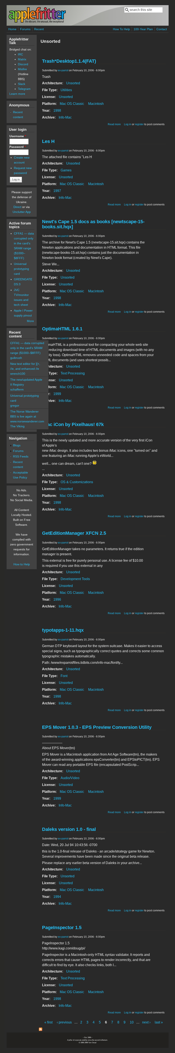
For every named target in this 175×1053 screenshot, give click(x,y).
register (139, 124)
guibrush (16, 357)
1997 (57, 191)
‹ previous (64, 1022)
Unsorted (73, 83)
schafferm (17, 389)
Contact (161, 29)
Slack (21, 84)
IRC (20, 54)
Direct (17, 207)
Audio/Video (70, 778)
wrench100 (17, 373)
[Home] (37, 22)
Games (66, 170)
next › (146, 1022)
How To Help (121, 29)
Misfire (22, 69)
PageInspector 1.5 (62, 927)
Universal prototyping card (21, 268)
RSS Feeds (20, 456)
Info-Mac (65, 117)
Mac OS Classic (72, 103)
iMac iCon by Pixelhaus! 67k (73, 424)
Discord (23, 64)
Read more (114, 124)
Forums (25, 29)
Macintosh (96, 103)
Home (12, 29)
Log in (127, 124)
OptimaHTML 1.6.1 (62, 328)
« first (48, 1022)
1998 (57, 110)
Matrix (22, 59)
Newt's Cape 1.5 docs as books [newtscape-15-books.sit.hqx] (93, 224)
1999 (57, 394)
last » (159, 1022)
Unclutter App (22, 212)
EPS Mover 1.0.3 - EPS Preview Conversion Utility (97, 727)
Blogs (16, 445)
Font (64, 676)
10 (132, 1022)
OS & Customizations (77, 482)
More (30, 321)
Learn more (17, 93)
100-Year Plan (143, 29)
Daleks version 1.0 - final (69, 829)
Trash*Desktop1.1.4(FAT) (69, 61)
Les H (48, 141)
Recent (39, 29)
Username (17, 136)
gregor (14, 405)
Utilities (66, 90)
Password (17, 147)
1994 (57, 897)
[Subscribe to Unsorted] (40, 1030)
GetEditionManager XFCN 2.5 (74, 533)
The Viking (17, 426)
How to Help (21, 564)
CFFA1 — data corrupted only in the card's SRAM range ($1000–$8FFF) (27, 348)
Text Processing (73, 373)
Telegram (24, 89)
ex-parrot (63, 70)
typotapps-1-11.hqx (63, 630)
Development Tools (75, 579)
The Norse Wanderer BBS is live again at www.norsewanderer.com (27, 416)
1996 (57, 599)
